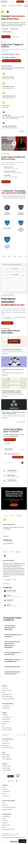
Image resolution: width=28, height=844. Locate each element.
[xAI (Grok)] (25, 735)
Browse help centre (9, 439)
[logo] (5, 1)
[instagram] (8, 781)
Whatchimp (19, 5)
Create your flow (6, 36)
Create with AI (6, 323)
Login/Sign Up (20, 1)
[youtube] (17, 781)
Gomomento (12, 5)
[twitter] (14, 781)
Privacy (12, 834)
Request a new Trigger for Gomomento (11, 60)
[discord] (19, 781)
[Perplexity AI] (22, 735)
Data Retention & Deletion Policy (9, 835)
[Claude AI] (20, 735)
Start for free (14, 504)
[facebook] (11, 781)
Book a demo (16, 36)
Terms (15, 834)
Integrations (4, 5)
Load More (21, 131)
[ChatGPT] (17, 735)
